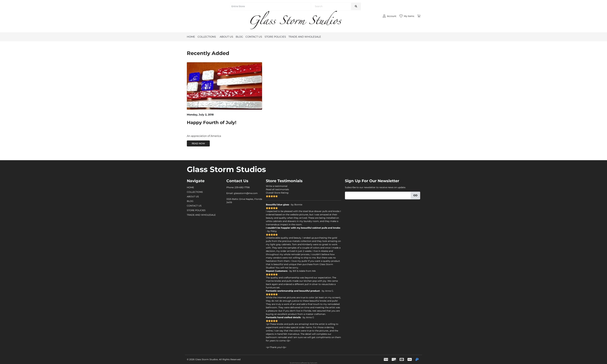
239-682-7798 (242, 187)
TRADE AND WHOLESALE (304, 36)
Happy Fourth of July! (211, 122)
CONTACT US (253, 36)
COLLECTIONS (207, 36)
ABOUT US (226, 36)
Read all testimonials (277, 189)
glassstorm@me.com (246, 193)
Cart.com (313, 363)
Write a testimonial (276, 186)
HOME (191, 36)
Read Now (198, 143)
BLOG (239, 36)
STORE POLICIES (275, 36)
